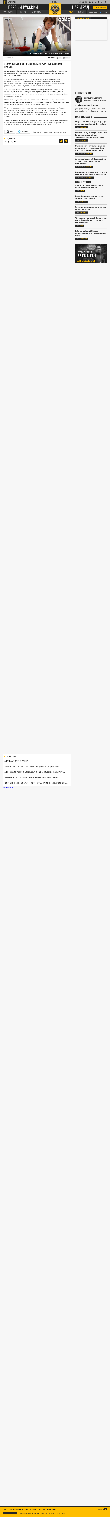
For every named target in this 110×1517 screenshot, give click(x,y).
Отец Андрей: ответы (82, 18)
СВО (81, 225)
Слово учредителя (83, 93)
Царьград (80, 7)
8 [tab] (94, 261)
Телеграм (24, 131)
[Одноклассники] (63, 19)
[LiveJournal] (66, 19)
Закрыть (101, 1509)
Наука (82, 190)
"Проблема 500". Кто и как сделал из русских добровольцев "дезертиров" (32, 766)
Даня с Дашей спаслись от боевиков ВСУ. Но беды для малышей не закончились (34, 772)
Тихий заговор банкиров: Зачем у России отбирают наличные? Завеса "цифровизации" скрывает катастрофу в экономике (36, 783)
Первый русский (23, 7)
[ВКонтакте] (60, 19)
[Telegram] (69, 19)
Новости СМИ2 (8, 787)
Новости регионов (83, 182)
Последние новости (83, 117)
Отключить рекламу (100, 7)
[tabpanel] (91, 253)
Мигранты (83, 212)
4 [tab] (85, 261)
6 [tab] (89, 261)
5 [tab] (87, 261)
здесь (63, 1513)
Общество (7, 19)
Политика (83, 127)
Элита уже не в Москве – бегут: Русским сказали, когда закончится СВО (31, 777)
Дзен (11, 131)
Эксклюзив (89, 177)
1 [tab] (78, 261)
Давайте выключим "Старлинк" (16, 761)
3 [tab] (83, 261)
